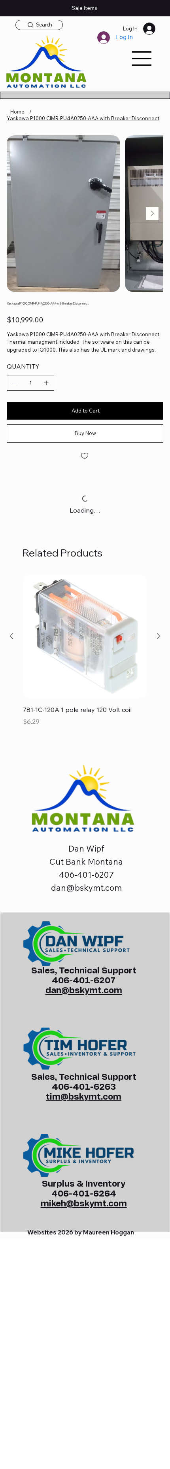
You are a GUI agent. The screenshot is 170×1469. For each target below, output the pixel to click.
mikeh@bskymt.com (84, 1204)
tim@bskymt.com (83, 1097)
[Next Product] (158, 636)
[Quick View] (85, 636)
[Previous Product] (11, 636)
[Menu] (142, 58)
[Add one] (46, 383)
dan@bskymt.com (86, 887)
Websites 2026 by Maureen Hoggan (80, 1232)
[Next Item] (152, 213)
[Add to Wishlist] (85, 456)
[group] (85, 661)
